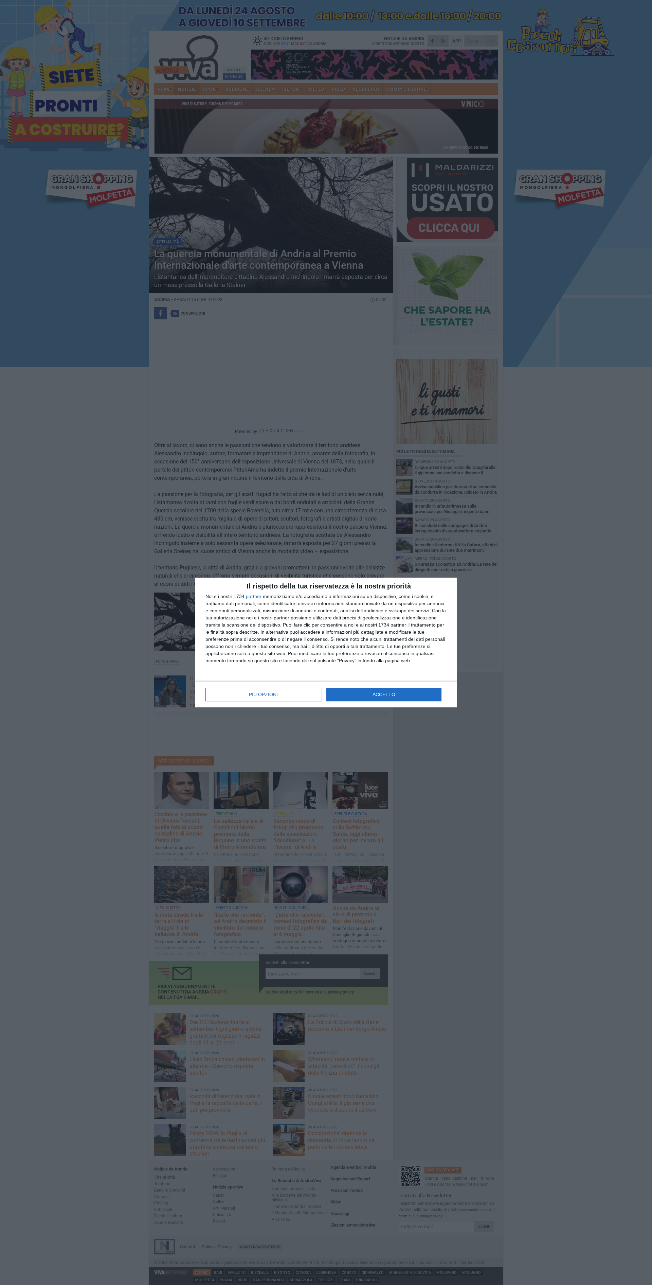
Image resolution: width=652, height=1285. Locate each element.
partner (253, 596)
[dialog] (326, 642)
